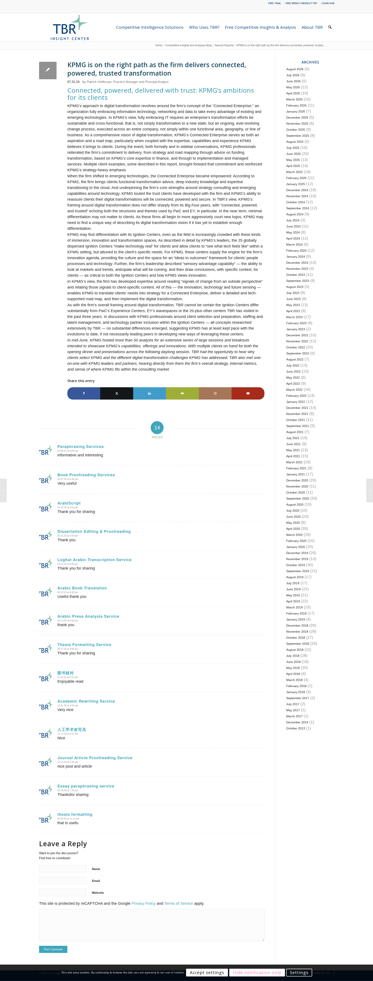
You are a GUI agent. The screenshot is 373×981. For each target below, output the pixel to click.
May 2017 (293, 710)
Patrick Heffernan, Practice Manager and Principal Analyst (127, 82)
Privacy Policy (143, 903)
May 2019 (293, 595)
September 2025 (297, 135)
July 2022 (292, 365)
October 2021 (295, 420)
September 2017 (297, 698)
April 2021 (293, 456)
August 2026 (294, 69)
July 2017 (292, 704)
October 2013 (295, 728)
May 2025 (293, 160)
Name (96, 869)
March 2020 (294, 535)
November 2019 (297, 559)
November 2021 (297, 414)
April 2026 (293, 93)
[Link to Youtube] (248, 393)
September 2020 (297, 498)
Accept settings (207, 973)
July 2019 (292, 583)
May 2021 (293, 450)
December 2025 (297, 117)
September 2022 (297, 353)
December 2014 (297, 722)
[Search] (330, 27)
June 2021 (293, 444)
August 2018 (294, 649)
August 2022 (294, 359)
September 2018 (297, 643)
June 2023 (293, 299)
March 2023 (294, 317)
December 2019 (297, 553)
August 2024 (294, 214)
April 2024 (293, 238)
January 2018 (295, 692)
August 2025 (294, 141)
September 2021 (297, 426)
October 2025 (295, 129)
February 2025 (296, 178)
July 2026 (292, 75)
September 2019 (297, 571)
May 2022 (293, 377)
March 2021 (294, 462)
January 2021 (295, 474)
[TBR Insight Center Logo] (69, 27)
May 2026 (293, 87)
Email (96, 881)
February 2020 (296, 541)
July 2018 (292, 655)
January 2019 (295, 619)
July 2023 (292, 293)
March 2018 (294, 680)
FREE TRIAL (274, 3)
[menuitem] (274, 3)
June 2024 (293, 226)
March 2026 (294, 99)
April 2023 (293, 311)
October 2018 (295, 637)
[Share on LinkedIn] (149, 393)
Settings (299, 973)
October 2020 (295, 492)
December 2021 (297, 408)
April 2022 (293, 383)
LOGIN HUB (327, 3)
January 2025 (295, 184)
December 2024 (297, 190)
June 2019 (293, 589)
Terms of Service (178, 903)
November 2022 (297, 341)
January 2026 (295, 111)
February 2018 (296, 686)
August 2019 (294, 577)
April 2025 (293, 166)
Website (98, 892)
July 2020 (292, 510)
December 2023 (297, 262)
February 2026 (296, 105)
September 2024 (297, 208)
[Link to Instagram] (215, 393)
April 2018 (293, 674)
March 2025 (294, 172)
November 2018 (297, 631)
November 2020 (297, 486)
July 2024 (292, 220)
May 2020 (293, 522)
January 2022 (295, 401)
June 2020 (293, 516)
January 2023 (295, 329)
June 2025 (293, 154)
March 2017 (294, 716)
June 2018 (293, 662)
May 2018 (293, 668)
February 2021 (296, 468)
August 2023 (294, 287)
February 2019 (296, 613)
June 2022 (293, 371)
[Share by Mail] (182, 393)
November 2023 (297, 268)
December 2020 (297, 480)
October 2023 (295, 274)
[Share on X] (116, 393)
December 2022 (297, 335)
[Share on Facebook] (83, 393)
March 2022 (294, 389)
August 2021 (294, 432)
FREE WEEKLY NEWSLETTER (301, 3)
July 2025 (292, 147)
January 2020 (295, 547)
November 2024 (297, 196)
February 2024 (296, 250)
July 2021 (292, 438)
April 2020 (293, 528)
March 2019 (294, 607)
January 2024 (295, 256)
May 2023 (293, 305)
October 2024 (295, 202)
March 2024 (294, 244)
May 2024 (293, 232)
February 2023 (296, 323)
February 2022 (296, 395)
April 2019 (293, 601)
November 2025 (297, 123)
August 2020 (294, 504)
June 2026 (293, 81)
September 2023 (297, 281)
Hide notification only (257, 973)
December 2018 (297, 625)
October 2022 (295, 347)
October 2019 (295, 565)
